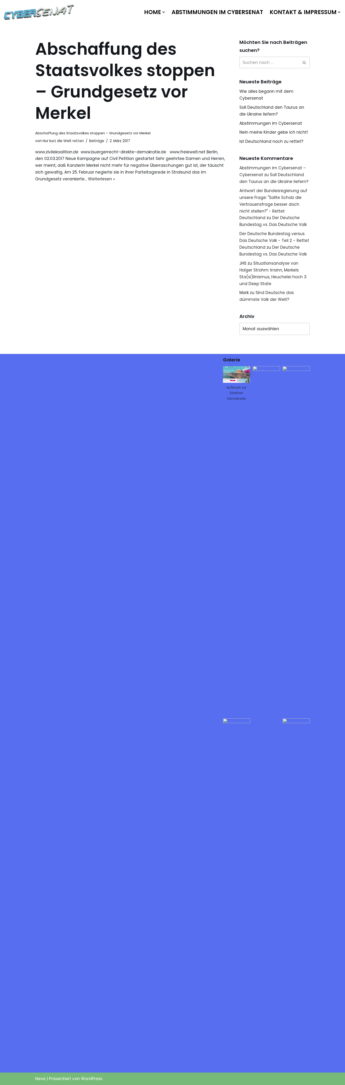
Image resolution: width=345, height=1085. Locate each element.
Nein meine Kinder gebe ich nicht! (273, 132)
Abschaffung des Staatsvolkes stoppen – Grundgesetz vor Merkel (92, 133)
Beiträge (96, 140)
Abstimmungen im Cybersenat (217, 12)
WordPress (91, 1078)
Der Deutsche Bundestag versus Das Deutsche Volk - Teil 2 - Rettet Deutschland (274, 240)
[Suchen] (304, 62)
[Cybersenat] (40, 12)
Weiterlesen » (101, 179)
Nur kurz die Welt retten (63, 140)
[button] (163, 12)
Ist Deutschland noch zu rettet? (271, 141)
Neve (40, 1078)
